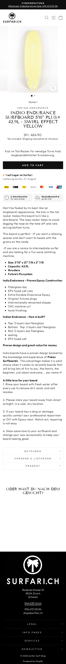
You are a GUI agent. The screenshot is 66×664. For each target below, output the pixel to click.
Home (32, 102)
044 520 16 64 (33, 603)
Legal (32, 624)
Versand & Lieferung (33, 458)
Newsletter (32, 649)
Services (32, 640)
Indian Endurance (33, 107)
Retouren (33, 451)
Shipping (27, 138)
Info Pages (32, 632)
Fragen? (33, 465)
